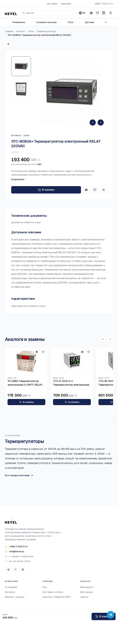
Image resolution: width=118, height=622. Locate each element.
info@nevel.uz (16, 551)
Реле (70, 22)
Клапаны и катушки (46, 22)
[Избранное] (97, 12)
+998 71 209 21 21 (103, 3)
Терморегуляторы (46, 31)
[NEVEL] (11, 13)
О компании (11, 587)
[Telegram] (8, 570)
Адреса (84, 597)
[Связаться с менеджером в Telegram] (110, 614)
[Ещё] (105, 22)
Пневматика (18, 22)
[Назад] (8, 44)
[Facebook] (23, 570)
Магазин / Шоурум (14, 597)
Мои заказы (86, 592)
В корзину (48, 189)
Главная (9, 31)
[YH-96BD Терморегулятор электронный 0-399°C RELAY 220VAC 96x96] (26, 361)
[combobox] (47, 13)
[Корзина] (103, 12)
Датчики (89, 22)
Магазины (66, 3)
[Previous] (93, 122)
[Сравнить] (91, 12)
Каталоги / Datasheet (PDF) (57, 597)
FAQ (45, 587)
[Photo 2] (21, 89)
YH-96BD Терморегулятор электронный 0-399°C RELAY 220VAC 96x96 (25, 383)
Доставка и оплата (53, 592)
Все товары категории (17, 475)
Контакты (10, 592)
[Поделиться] (103, 189)
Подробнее (18, 179)
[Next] (101, 122)
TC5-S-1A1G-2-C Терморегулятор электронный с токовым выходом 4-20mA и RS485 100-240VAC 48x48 (71, 383)
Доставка (52, 3)
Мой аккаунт (87, 587)
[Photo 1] (21, 66)
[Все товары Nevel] (15, 151)
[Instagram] (15, 570)
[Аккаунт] (110, 12)
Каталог (21, 31)
